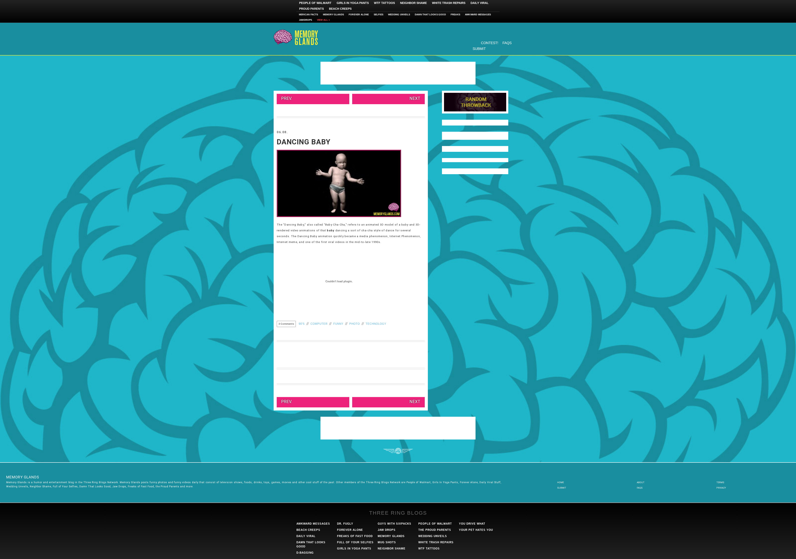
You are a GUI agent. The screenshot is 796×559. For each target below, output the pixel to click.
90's (302, 323)
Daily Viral (480, 3)
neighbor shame (391, 548)
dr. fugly (345, 523)
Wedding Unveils (399, 14)
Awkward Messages (478, 14)
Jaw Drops (387, 529)
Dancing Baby (303, 142)
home (560, 482)
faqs (640, 488)
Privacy (721, 488)
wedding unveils (432, 536)
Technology (376, 323)
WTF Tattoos (384, 3)
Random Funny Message (475, 102)
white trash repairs (436, 542)
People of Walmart (315, 3)
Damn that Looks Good (430, 14)
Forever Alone (359, 14)
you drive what (472, 523)
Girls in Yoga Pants (353, 3)
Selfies (378, 14)
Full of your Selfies (355, 542)
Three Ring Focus (398, 451)
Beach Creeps (340, 8)
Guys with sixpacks (394, 523)
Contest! (489, 43)
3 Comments (286, 323)
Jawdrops (305, 20)
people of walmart (435, 523)
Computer (319, 323)
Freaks (455, 14)
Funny (338, 323)
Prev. (286, 98)
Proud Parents (311, 8)
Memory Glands (333, 14)
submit (561, 488)
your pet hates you (476, 529)
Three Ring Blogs (398, 513)
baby (330, 230)
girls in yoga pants (354, 548)
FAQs (507, 43)
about (640, 482)
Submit (479, 49)
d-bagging (305, 552)
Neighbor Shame (413, 3)
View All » (323, 20)
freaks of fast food (355, 536)
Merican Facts (308, 14)
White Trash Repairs (448, 3)
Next (414, 98)
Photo (354, 323)
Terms (720, 482)
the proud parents (434, 529)
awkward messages (313, 523)
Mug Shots (387, 542)
